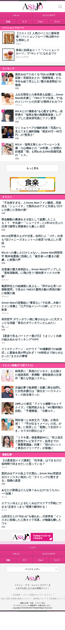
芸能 (8, 560)
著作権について (39, 599)
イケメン (16, 554)
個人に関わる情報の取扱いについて (16, 599)
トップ (32, 547)
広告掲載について (56, 599)
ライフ (57, 560)
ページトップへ (32, 569)
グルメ (18, 44)
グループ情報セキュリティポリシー (37, 595)
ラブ (24, 560)
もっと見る (32, 168)
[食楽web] (32, 190)
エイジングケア (22, 57)
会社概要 (16, 595)
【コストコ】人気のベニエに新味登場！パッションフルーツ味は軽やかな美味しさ (37, 37)
